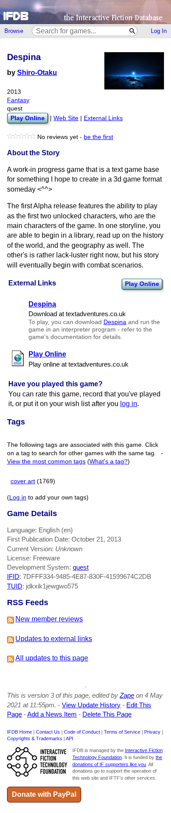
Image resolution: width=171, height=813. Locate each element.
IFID (13, 576)
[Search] (132, 31)
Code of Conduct (82, 732)
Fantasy (18, 100)
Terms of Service (122, 732)
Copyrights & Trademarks (34, 738)
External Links (103, 118)
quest (81, 567)
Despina (114, 322)
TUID (14, 586)
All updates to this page (51, 658)
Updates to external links (53, 638)
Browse (13, 31)
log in (128, 403)
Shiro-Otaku (37, 72)
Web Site (65, 118)
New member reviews (49, 619)
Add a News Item (52, 714)
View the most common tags (46, 461)
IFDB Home (19, 732)
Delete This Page (107, 714)
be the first (98, 137)
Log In (159, 31)
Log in (17, 497)
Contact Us (48, 732)
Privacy (152, 732)
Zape (127, 695)
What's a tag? (108, 461)
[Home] (85, 12)
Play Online (142, 283)
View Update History (91, 705)
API (69, 738)
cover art (23, 481)
